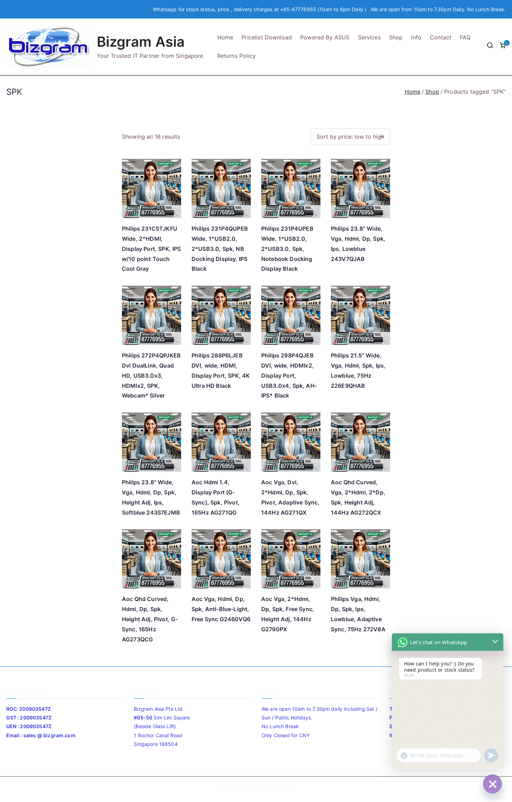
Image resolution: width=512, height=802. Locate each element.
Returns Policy (236, 55)
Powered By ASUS (324, 37)
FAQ (465, 37)
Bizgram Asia (141, 41)
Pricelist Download (266, 37)
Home (225, 37)
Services (369, 37)
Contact (440, 37)
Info (416, 37)
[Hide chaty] (492, 783)
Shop (396, 37)
